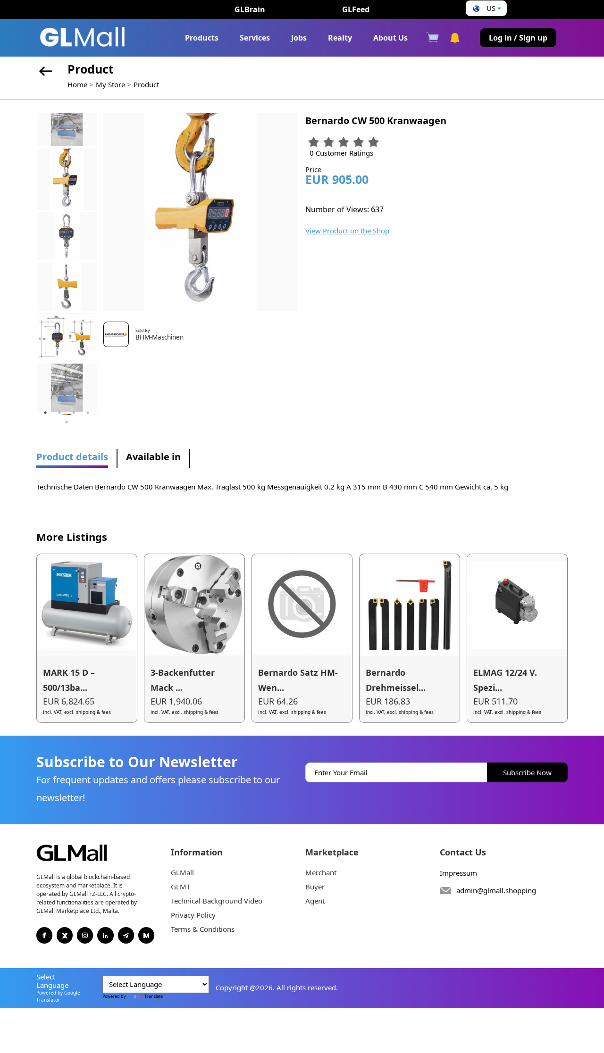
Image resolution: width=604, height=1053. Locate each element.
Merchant (320, 872)
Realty (340, 38)
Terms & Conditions (203, 929)
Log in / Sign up (518, 38)
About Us (390, 38)
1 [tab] (45, 412)
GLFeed (355, 9)
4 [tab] (87, 412)
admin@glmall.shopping (496, 890)
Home (77, 84)
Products (201, 38)
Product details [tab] (72, 456)
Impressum (458, 873)
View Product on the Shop (347, 230)
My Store (110, 84)
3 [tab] (73, 412)
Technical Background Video (216, 900)
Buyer (315, 886)
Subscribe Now (527, 772)
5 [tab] (66, 422)
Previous (29, 264)
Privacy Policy (193, 915)
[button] (485, 8)
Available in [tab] (153, 456)
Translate (153, 996)
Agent (315, 900)
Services (255, 38)
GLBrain (250, 9)
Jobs (299, 38)
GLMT (180, 886)
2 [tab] (59, 412)
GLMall (182, 872)
